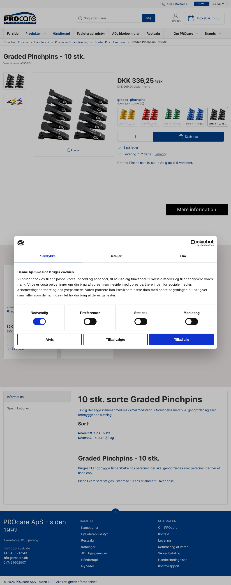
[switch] (90, 321)
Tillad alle (181, 339)
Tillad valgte (115, 339)
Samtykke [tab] (48, 256)
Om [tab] (183, 256)
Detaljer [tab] (115, 256)
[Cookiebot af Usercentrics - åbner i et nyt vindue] (194, 242)
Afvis (50, 339)
